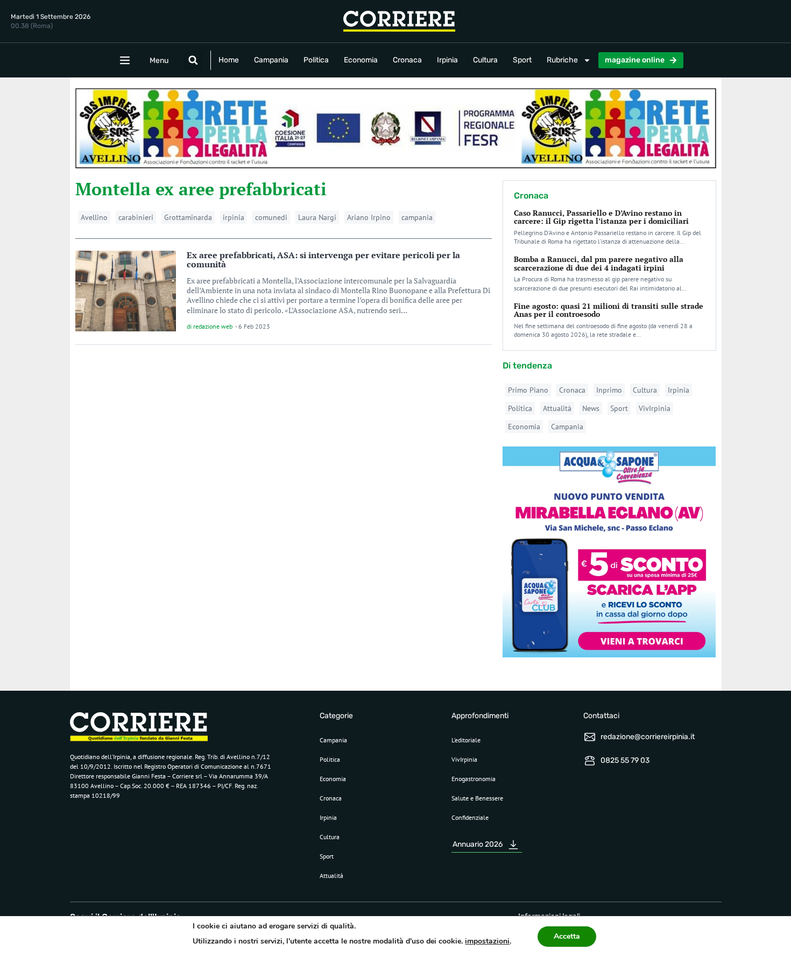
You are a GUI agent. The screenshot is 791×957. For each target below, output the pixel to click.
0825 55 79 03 (625, 760)
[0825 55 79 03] (589, 760)
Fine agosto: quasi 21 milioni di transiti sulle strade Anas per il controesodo (608, 310)
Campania (271, 60)
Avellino (94, 217)
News (590, 408)
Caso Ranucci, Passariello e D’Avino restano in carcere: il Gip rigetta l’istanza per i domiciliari (601, 217)
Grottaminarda (188, 217)
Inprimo (609, 390)
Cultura (485, 60)
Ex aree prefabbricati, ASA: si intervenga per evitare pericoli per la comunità (323, 260)
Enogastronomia (473, 779)
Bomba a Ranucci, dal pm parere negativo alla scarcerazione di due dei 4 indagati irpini (598, 263)
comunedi (271, 217)
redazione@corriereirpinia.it (648, 736)
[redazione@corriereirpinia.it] (589, 737)
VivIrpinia (654, 408)
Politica (316, 60)
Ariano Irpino (369, 217)
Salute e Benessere (477, 798)
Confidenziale (470, 817)
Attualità (557, 408)
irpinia (233, 217)
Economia (361, 60)
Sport (522, 60)
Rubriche (562, 60)
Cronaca (407, 60)
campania (417, 217)
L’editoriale (466, 740)
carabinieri (135, 217)
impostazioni (487, 941)
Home (228, 60)
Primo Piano (528, 390)
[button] (193, 60)
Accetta (567, 936)
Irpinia (447, 60)
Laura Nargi (317, 217)
